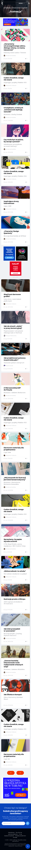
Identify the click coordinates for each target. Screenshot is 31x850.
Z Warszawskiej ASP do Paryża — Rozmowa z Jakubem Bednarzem (15, 387)
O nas (20, 834)
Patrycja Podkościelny (11, 335)
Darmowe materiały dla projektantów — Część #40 (15, 447)
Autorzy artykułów (13, 834)
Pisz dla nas (19, 832)
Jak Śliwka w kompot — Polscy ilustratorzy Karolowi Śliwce (15, 693)
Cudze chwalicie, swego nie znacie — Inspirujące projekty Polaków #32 (15, 508)
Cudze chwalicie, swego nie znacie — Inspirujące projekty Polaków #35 (15, 77)
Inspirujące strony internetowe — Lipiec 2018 (15, 200)
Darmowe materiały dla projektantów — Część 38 (15, 753)
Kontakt (15, 837)
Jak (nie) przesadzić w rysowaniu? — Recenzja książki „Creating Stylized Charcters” (15, 629)
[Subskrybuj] (27, 823)
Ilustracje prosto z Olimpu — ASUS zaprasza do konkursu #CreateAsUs (15, 598)
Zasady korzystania (9, 835)
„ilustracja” (15, 11)
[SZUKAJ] (29, 3)
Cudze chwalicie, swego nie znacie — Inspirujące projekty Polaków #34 (15, 170)
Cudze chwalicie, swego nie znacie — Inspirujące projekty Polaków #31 (15, 723)
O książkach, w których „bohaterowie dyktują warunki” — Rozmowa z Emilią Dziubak (15, 108)
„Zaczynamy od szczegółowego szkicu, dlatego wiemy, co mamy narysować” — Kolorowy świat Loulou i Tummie (15, 45)
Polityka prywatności (20, 835)
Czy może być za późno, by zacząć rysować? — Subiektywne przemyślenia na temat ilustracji (15, 139)
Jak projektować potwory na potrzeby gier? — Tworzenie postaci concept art (15, 357)
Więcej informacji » (19, 846)
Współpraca (11, 832)
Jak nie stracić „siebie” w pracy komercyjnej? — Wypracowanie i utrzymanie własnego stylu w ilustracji (15, 326)
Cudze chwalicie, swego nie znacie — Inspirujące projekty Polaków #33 (15, 417)
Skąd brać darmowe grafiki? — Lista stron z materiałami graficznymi (15, 294)
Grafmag (14, 840)
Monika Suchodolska (11, 55)
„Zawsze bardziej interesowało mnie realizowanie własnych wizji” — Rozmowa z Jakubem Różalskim (15, 662)
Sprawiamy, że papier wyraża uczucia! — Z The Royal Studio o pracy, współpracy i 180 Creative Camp (15, 539)
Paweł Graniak (9, 365)
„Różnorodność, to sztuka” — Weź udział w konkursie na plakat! (15, 569)
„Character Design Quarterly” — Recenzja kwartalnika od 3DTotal (15, 230)
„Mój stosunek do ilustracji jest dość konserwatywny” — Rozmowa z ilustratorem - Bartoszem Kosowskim (15, 478)
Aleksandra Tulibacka (11, 85)
